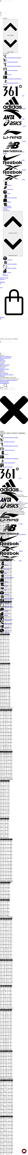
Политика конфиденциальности (8, 380)
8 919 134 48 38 (4, 277)
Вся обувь (2, 360)
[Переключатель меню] (1, 15)
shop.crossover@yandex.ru (6, 374)
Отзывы (2, 363)
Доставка (2, 367)
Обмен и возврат (4, 369)
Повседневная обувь (5, 358)
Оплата (2, 370)
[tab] (3, 433)
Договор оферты (4, 381)
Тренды (2, 359)
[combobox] (7, 389)
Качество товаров (4, 365)
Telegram (2, 279)
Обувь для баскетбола (6, 356)
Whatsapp (2, 282)
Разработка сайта (4, 383)
